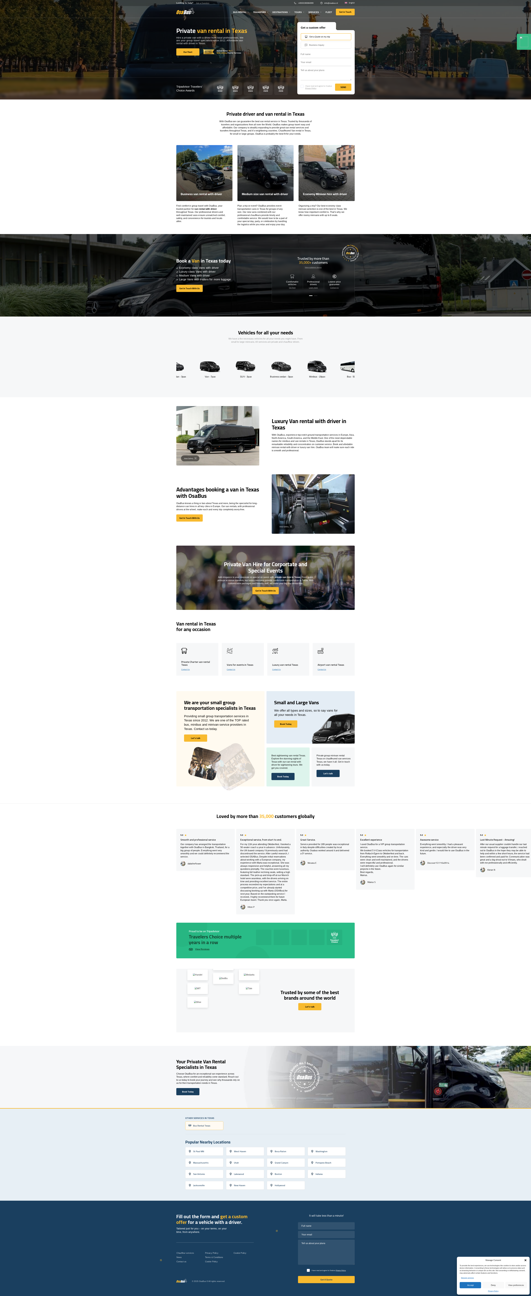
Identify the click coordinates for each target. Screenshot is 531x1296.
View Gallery (188, 458)
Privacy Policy (493, 1291)
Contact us (181, 1261)
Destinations (280, 12)
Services (313, 12)
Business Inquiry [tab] (316, 45)
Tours (298, 12)
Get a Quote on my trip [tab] (319, 37)
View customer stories (313, 267)
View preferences (516, 1285)
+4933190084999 (305, 3)
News (179, 1257)
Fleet (329, 12)
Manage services (467, 1278)
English (352, 3)
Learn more (313, 288)
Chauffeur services (185, 1253)
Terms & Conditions (214, 1257)
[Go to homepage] (185, 11)
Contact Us (334, 288)
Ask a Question (202, 3)
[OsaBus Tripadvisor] (524, 42)
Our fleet (292, 288)
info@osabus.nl (331, 3)
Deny (493, 1285)
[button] (525, 1260)
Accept (470, 1285)
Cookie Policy (211, 1261)
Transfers (259, 12)
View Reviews (202, 949)
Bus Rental (239, 12)
